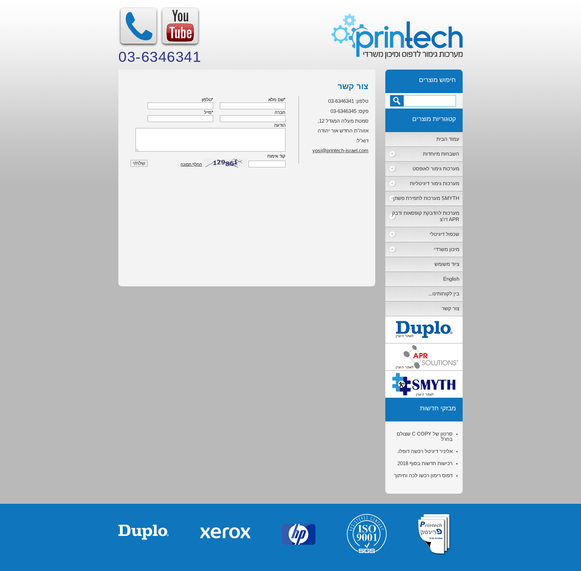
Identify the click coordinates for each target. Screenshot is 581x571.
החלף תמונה (191, 164)
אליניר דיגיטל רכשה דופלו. (425, 451)
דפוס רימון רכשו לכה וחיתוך (423, 475)
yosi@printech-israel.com (340, 150)
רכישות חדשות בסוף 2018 (425, 463)
